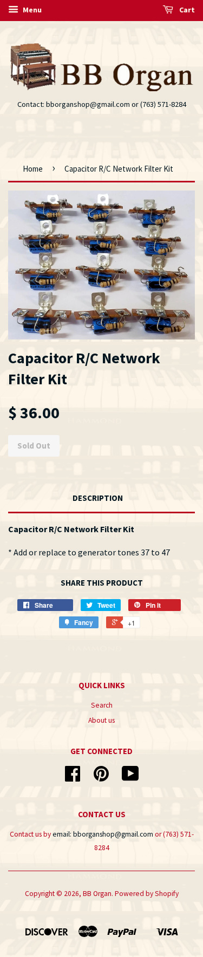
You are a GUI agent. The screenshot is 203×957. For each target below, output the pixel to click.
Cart (186, 10)
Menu (31, 10)
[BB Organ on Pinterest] (101, 777)
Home (33, 169)
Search (102, 705)
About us (101, 720)
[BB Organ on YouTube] (130, 777)
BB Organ (97, 893)
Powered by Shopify (147, 893)
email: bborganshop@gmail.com (103, 834)
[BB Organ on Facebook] (72, 777)
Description (98, 498)
